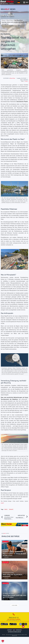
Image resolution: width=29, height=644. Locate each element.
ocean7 (2, 503)
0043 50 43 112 (14, 618)
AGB (14, 630)
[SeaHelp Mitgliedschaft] (14, 525)
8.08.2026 (6, 598)
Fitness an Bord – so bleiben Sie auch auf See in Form (14, 553)
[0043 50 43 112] (13, 614)
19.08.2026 (6, 557)
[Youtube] (23, 626)
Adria (2, 12)
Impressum (19, 630)
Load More (14, 605)
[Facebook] (20, 624)
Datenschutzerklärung (14, 632)
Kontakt (9, 630)
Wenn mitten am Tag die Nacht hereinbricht (12, 574)
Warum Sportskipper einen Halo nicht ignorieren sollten (14, 595)
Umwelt (7, 12)
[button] (3, 641)
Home (3, 20)
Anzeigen (26, 81)
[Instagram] (26, 624)
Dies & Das (7, 15)
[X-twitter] (23, 624)
